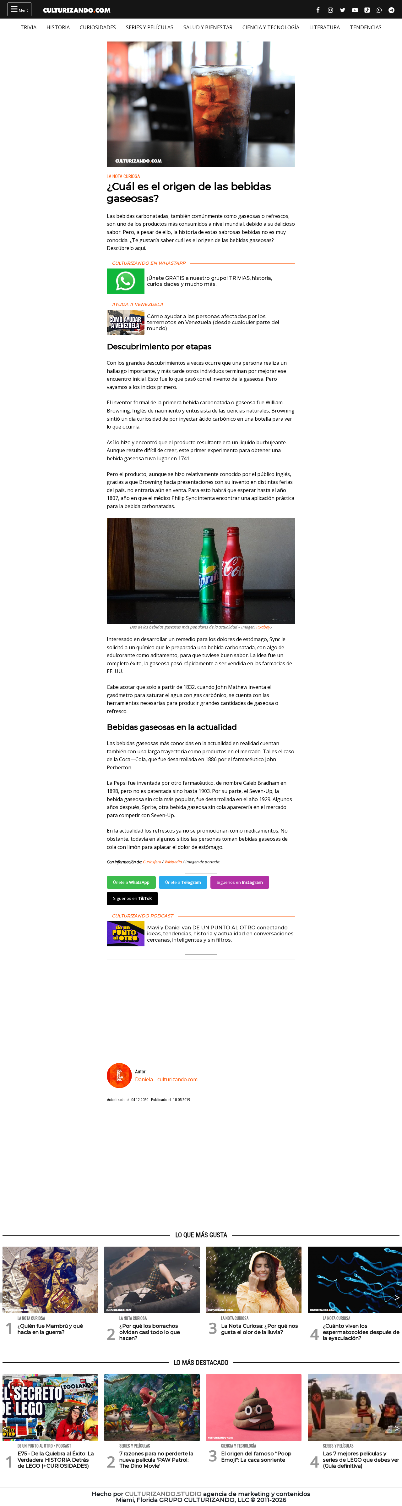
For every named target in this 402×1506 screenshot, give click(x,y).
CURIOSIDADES (98, 27)
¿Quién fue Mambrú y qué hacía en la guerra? (50, 1329)
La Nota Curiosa (123, 176)
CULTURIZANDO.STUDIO (163, 1494)
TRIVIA (28, 27)
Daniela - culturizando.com (166, 1079)
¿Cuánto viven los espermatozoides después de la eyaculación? (361, 1332)
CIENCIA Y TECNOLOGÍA (270, 27)
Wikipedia (173, 862)
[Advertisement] (201, 1167)
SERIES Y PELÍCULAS (149, 27)
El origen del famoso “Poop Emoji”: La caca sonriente (256, 1457)
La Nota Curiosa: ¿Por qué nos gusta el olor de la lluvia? (259, 1329)
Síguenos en (240, 882)
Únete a (131, 882)
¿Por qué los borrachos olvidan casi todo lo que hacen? (149, 1332)
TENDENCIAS (366, 27)
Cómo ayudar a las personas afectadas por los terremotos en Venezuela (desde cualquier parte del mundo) (213, 322)
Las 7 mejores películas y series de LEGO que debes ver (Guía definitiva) (361, 1460)
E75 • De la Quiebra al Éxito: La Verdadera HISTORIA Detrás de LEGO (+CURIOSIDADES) (56, 1460)
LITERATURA (324, 27)
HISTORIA (58, 27)
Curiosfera (152, 862)
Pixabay (263, 627)
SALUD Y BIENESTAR (207, 27)
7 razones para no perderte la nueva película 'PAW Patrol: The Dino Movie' (156, 1460)
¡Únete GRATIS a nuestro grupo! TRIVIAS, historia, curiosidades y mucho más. (209, 281)
